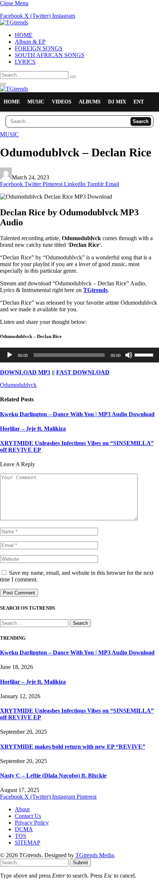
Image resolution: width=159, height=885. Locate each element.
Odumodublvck (18, 385)
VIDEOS (61, 102)
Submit (80, 862)
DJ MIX (117, 102)
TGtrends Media (94, 855)
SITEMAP (27, 842)
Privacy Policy (32, 822)
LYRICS (25, 62)
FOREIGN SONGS (38, 48)
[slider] (145, 354)
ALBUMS (90, 102)
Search (141, 121)
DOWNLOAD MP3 (25, 372)
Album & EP (30, 42)
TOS (20, 836)
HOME (24, 35)
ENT (138, 102)
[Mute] (128, 355)
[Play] (9, 355)
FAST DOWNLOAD (82, 372)
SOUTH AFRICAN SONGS (49, 55)
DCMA (24, 829)
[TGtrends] (14, 22)
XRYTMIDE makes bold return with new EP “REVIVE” (72, 746)
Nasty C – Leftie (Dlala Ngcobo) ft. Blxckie (53, 775)
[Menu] (3, 84)
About (22, 809)
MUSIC (35, 102)
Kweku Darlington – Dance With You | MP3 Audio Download (77, 414)
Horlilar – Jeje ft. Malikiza (33, 428)
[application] (79, 355)
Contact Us (28, 816)
